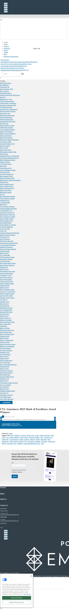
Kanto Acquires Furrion (6, 186)
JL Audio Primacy (5, 261)
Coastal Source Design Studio (9, 243)
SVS (14, 443)
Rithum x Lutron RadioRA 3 (8, 134)
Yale (42, 443)
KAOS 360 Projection (6, 138)
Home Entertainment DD (7, 144)
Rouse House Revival (6, 373)
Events (6, 50)
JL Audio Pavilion (5, 202)
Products (11, 62)
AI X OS (2, 194)
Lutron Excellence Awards (7, 170)
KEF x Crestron (4, 91)
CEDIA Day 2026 (5, 342)
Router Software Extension (8, 249)
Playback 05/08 (4, 251)
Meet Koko (3, 166)
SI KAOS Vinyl (4, 182)
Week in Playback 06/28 (7, 178)
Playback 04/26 (4, 285)
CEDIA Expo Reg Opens (7, 330)
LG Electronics (14, 439)
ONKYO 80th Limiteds (6, 127)
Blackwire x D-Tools (6, 99)
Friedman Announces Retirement (9, 233)
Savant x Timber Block (6, 340)
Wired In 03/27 (4, 356)
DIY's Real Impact (5, 354)
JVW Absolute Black (6, 107)
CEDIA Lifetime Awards (7, 101)
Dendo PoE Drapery (6, 136)
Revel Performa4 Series (7, 334)
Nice (48, 439)
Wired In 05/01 (4, 269)
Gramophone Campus (6, 259)
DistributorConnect (5, 93)
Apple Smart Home (5, 150)
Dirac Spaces (4, 154)
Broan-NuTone (45, 435)
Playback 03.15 (4, 379)
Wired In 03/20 (4, 369)
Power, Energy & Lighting (7, 198)
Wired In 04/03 (4, 338)
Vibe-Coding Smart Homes (8, 263)
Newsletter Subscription (11, 56)
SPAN (4, 443)
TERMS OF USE (56, 576)
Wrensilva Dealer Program (7, 235)
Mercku (32, 439)
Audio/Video (8, 66)
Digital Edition (12, 70)
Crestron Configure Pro (7, 174)
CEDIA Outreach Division (7, 294)
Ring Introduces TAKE (6, 89)
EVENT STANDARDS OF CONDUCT (34, 576)
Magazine (5, 70)
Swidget (19, 443)
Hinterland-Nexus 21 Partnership (9, 156)
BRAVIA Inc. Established (7, 346)
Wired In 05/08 (4, 253)
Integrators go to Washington (9, 109)
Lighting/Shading (17, 66)
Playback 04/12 (4, 314)
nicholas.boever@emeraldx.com (9, 520)
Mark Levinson (24, 439)
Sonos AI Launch (5, 146)
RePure (21, 441)
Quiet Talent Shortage (6, 399)
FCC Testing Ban (5, 255)
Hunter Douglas (34, 437)
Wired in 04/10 (4, 316)
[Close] (31, 576)
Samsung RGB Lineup (6, 312)
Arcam (37, 435)
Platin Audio (14, 441)
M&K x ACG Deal (5, 328)
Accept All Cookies (16, 597)
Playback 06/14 (4, 200)
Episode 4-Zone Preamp (7, 298)
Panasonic (5, 441)
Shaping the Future (5, 83)
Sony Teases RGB (5, 324)
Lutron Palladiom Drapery (7, 129)
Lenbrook (5, 439)
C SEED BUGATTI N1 (6, 211)
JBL (41, 437)
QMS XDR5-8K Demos (6, 119)
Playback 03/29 (4, 352)
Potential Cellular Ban (6, 227)
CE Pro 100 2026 (5, 229)
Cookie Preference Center (16, 602)
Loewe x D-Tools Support (7, 292)
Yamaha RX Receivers (6, 247)
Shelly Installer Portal (6, 221)
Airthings (17, 435)
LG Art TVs (3, 231)
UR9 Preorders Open (6, 360)
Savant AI (3, 97)
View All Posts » (5, 64)
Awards (6, 52)
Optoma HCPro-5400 (6, 296)
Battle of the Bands (6, 320)
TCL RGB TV (3, 300)
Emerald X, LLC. (7, 573)
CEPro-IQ (26, 70)
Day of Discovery (5, 239)
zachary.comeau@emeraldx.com (9, 514)
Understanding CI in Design (8, 225)
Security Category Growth (7, 344)
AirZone (23, 435)
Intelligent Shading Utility (7, 391)
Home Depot (24, 437)
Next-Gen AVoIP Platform (7, 111)
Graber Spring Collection (7, 265)
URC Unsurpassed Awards (7, 196)
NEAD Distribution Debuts (7, 160)
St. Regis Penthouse (6, 350)
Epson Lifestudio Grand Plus (8, 364)
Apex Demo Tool (5, 113)
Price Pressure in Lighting (7, 217)
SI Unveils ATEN (5, 172)
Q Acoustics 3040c (5, 142)
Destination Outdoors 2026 (8, 105)
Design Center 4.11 (5, 318)
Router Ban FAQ (4, 306)
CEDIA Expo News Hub (6, 241)
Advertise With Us (5, 68)
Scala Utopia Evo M (6, 168)
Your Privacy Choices (47, 576)
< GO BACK (6, 402)
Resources (7, 48)
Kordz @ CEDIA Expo (6, 117)
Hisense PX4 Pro (5, 162)
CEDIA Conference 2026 (7, 322)
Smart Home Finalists (6, 132)
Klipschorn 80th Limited (7, 125)
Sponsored (28, 62)
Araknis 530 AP (4, 358)
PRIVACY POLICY (64, 576)
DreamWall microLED (6, 308)
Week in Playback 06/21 (7, 188)
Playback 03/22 (4, 367)
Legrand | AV (48, 437)
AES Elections (4, 123)
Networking (13, 64)
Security (24, 66)
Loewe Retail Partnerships (8, 245)
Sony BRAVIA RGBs (5, 223)
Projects (6, 46)
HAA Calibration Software (7, 271)
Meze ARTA (3, 204)
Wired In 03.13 (4, 381)
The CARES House (5, 397)
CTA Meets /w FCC (6, 275)
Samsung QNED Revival (7, 377)
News (2, 62)
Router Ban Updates (6, 279)
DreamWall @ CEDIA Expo (7, 121)
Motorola (44, 439)
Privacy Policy (27, 594)
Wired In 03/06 (4, 389)
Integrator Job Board (6, 371)
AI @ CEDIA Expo (5, 375)
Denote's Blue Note (6, 332)
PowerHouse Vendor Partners (9, 383)
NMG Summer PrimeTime (7, 215)
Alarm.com (30, 435)
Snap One (51, 441)
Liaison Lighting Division (7, 283)
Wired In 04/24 (4, 288)
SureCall (9, 443)
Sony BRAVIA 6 (4, 85)
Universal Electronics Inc (31, 443)
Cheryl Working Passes (6, 219)
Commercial (20, 64)
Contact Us (3, 523)
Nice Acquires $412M (6, 176)
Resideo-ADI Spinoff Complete (9, 140)
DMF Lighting (14, 437)
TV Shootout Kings (5, 164)
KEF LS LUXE (4, 148)
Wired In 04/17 (4, 304)
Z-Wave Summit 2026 (6, 281)
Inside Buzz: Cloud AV (6, 395)
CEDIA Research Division (7, 257)
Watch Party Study (5, 190)
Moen (38, 439)
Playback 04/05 (4, 336)
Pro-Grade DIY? (4, 387)
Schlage (37, 441)
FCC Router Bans (5, 362)
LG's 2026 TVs (4, 393)
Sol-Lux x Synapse (5, 385)
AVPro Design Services (7, 184)
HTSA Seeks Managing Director (9, 158)
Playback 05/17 (4, 237)
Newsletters (19, 70)
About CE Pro (15, 68)
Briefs (6, 62)
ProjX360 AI (3, 326)
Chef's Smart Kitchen (6, 277)
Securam (44, 441)
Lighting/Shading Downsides (8, 208)
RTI (25, 441)
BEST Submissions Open (7, 290)
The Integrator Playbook (7, 206)
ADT (12, 435)
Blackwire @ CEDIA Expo (7, 115)
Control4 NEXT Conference (8, 103)
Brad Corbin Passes (5, 192)
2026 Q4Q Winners (5, 348)
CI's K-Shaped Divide (6, 310)
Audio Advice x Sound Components (10, 180)
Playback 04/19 (4, 302)
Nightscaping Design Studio (8, 152)
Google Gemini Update (6, 273)
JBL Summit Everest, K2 (7, 213)
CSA (7, 437)
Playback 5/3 (4, 267)
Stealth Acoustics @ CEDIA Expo (10, 95)
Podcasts (34, 62)
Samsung (31, 441)
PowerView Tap (4, 87)
